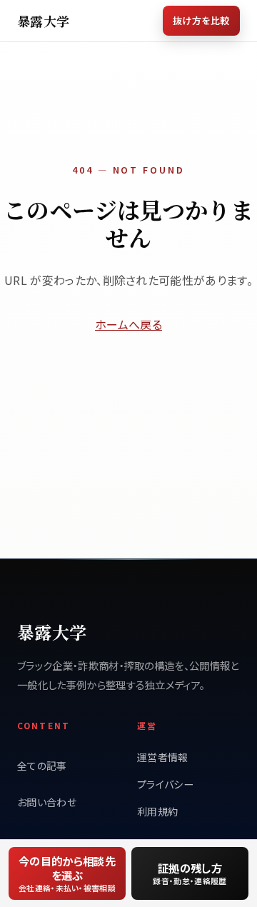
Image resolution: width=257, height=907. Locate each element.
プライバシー (165, 784)
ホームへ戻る (128, 324)
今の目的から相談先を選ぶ (67, 873)
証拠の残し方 (189, 873)
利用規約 (157, 811)
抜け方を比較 (201, 20)
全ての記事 (42, 765)
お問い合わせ (46, 802)
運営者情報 (162, 757)
